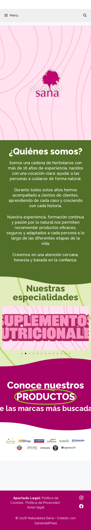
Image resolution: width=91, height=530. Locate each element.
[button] (85, 15)
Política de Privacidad (43, 503)
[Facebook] (81, 506)
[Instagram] (81, 497)
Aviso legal (35, 507)
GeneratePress (45, 523)
